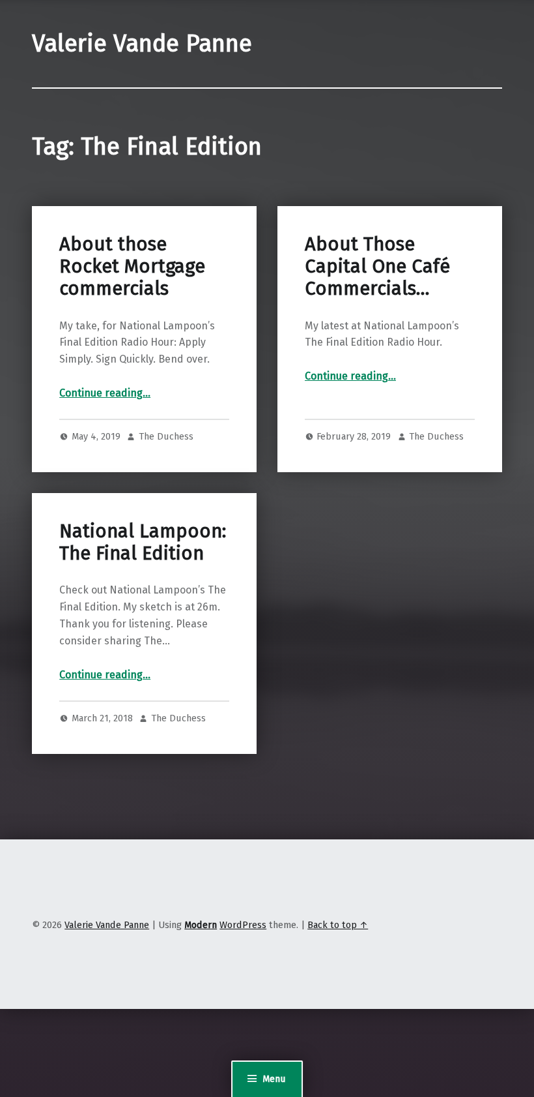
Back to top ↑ (337, 925)
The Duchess (166, 436)
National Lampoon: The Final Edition (142, 542)
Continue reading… (104, 393)
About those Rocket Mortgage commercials (132, 267)
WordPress (242, 925)
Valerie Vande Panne (142, 43)
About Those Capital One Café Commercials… (377, 267)
